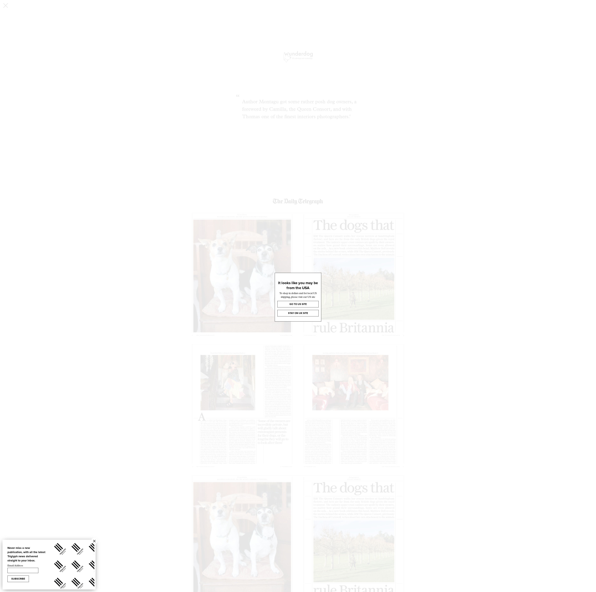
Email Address (15, 566)
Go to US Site (298, 304)
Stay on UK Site (298, 313)
